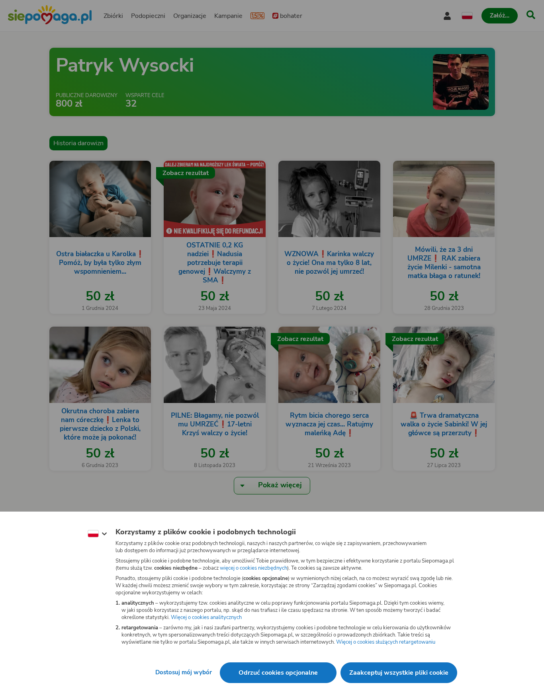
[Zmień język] (97, 533)
